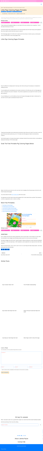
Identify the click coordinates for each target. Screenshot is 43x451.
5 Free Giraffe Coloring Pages (36, 254)
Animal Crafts (3, 11)
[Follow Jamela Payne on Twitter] (3, 249)
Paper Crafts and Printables (8, 7)
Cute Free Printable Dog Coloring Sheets (10, 209)
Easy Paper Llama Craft (5, 254)
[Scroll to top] (41, 447)
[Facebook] (3, 1)
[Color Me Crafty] (5, 4)
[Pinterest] (7, 1)
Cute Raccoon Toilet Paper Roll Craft (9, 337)
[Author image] (1, 13)
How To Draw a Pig (14, 194)
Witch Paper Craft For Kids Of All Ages (32, 337)
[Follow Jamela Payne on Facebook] (2, 249)
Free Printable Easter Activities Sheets (10, 211)
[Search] (40, 425)
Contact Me (21, 442)
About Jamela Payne (21, 438)
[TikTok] (8, 1)
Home (2, 7)
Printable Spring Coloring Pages (8, 206)
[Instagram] (5, 1)
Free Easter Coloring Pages (8, 205)
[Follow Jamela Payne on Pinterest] (8, 249)
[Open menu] (41, 4)
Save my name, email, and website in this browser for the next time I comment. (15, 369)
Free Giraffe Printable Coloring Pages (9, 208)
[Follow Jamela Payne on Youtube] (7, 249)
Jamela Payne (5, 13)
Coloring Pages (9, 11)
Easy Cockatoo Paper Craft (7, 284)
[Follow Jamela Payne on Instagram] (5, 249)
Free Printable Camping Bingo (30, 284)
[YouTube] (2, 1)
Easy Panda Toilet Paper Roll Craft (9, 310)
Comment (3, 352)
